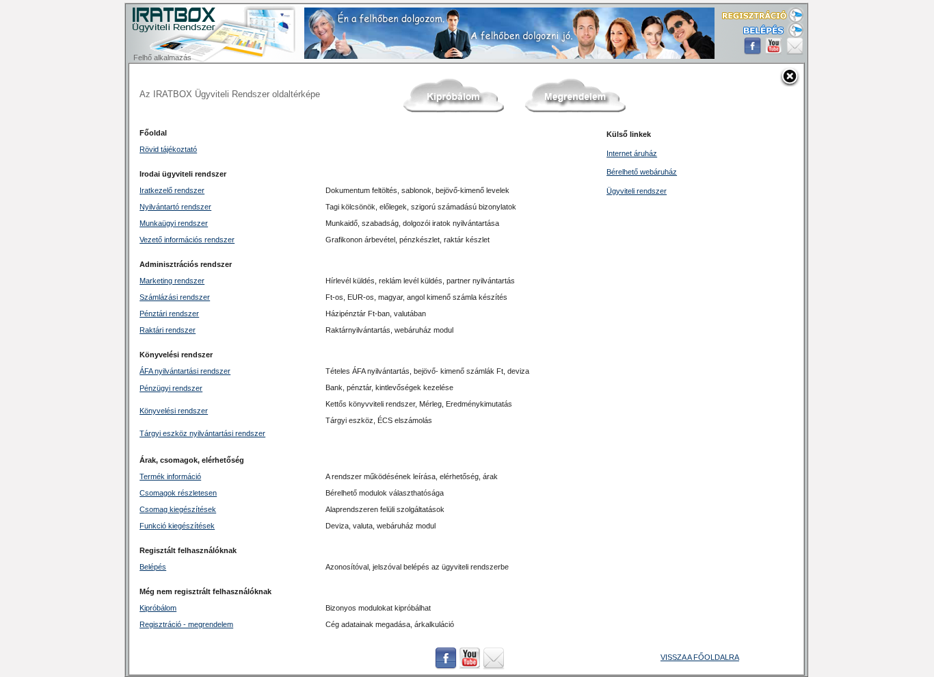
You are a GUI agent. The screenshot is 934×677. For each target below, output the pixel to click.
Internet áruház (631, 153)
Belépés (152, 567)
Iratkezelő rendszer (171, 190)
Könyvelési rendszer (173, 411)
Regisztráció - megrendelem (186, 624)
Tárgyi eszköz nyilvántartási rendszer (202, 433)
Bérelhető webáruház (641, 172)
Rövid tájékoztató (168, 149)
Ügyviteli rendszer (636, 191)
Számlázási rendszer (174, 297)
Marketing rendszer (171, 281)
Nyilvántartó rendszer (175, 207)
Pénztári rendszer (169, 313)
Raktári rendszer (167, 330)
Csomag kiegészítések (177, 509)
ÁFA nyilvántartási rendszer (184, 371)
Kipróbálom (157, 608)
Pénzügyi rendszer (170, 388)
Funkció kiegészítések (177, 526)
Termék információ (170, 476)
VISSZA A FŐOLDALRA (700, 657)
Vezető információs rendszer (187, 239)
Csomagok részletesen (178, 493)
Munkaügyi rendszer (173, 223)
